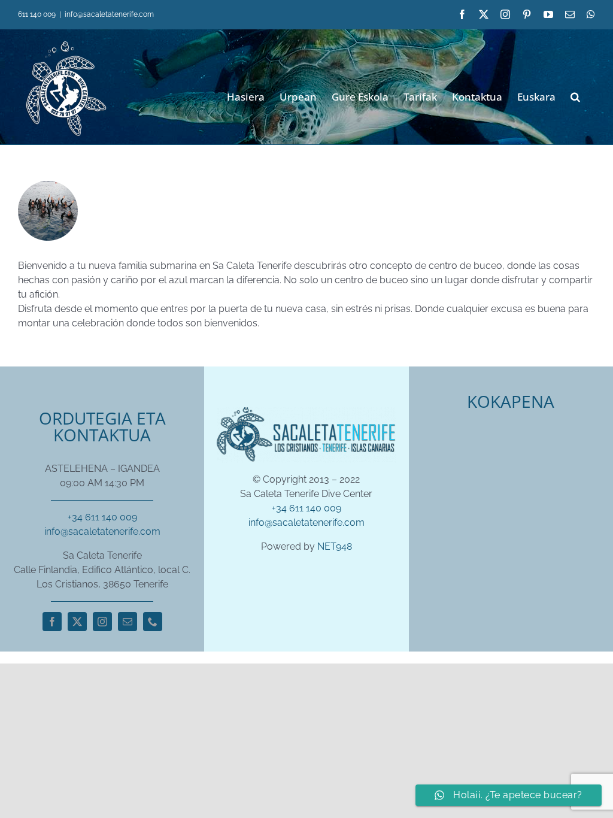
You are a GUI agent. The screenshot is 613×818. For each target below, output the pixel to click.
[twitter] (77, 621)
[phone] (152, 621)
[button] (575, 95)
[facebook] (52, 621)
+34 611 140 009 (102, 517)
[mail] (127, 621)
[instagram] (102, 621)
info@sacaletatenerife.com (109, 14)
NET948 (334, 546)
